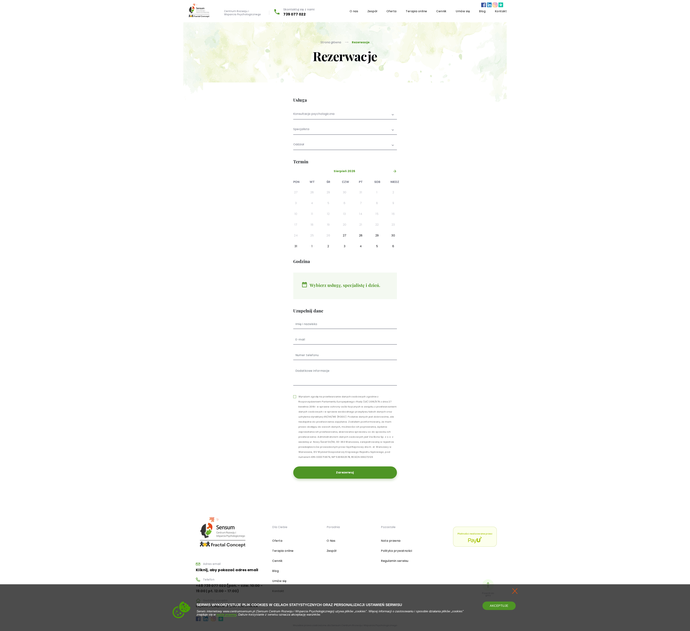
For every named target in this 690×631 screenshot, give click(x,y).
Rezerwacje (360, 42)
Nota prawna (390, 541)
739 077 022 (294, 14)
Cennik (441, 11)
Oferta (392, 11)
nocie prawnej (226, 614)
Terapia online (416, 11)
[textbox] (345, 131)
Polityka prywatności (396, 551)
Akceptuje (499, 605)
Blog (482, 11)
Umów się (463, 11)
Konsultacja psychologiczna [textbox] (314, 114)
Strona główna (331, 42)
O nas (354, 11)
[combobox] (345, 115)
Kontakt (501, 11)
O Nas (331, 541)
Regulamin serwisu (394, 561)
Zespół (372, 11)
